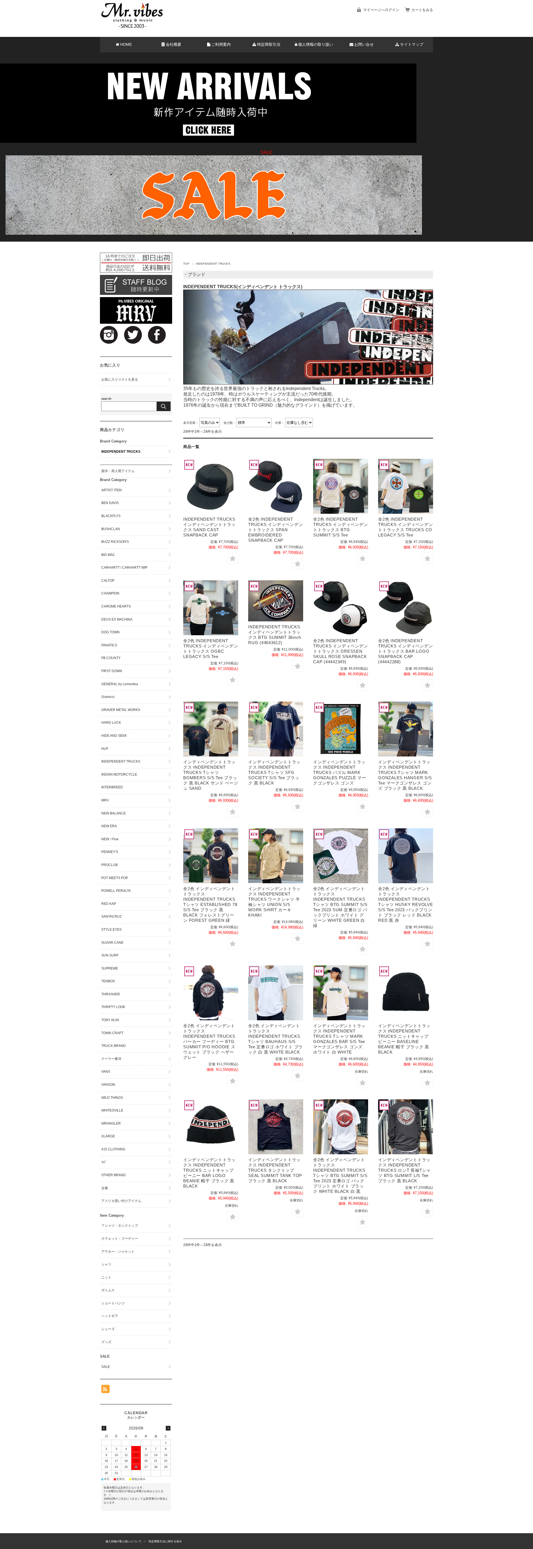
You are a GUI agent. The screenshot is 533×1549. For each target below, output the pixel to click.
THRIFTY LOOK (113, 1007)
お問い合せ (364, 44)
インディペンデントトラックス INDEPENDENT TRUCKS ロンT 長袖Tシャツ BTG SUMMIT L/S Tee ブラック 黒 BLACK (404, 1170)
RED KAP (108, 904)
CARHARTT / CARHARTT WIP (124, 568)
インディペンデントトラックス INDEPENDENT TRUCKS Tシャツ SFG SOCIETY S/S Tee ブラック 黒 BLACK (274, 772)
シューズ (108, 1329)
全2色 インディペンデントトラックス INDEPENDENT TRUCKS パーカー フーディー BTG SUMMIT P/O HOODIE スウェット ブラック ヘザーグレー (209, 1041)
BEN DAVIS (110, 503)
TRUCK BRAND (113, 1046)
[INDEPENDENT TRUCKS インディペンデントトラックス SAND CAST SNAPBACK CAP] (210, 486)
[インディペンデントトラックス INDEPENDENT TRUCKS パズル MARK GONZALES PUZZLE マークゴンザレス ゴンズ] (340, 729)
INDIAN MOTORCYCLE (119, 774)
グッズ (106, 1342)
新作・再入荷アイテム (118, 471)
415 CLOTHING (113, 1149)
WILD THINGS (112, 1098)
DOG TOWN (110, 632)
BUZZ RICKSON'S (115, 542)
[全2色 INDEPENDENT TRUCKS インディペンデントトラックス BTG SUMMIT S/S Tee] (340, 486)
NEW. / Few (110, 839)
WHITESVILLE (112, 1110)
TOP (186, 263)
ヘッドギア (109, 1316)
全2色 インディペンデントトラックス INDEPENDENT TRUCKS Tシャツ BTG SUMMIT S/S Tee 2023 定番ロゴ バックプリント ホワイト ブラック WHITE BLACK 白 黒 (340, 1175)
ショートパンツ (113, 1303)
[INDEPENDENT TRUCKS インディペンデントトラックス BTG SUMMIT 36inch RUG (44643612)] (275, 601)
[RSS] (105, 1390)
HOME (126, 44)
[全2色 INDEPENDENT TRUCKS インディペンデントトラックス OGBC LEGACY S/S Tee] (210, 607)
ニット (106, 1277)
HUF (104, 749)
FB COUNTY (110, 658)
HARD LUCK (111, 723)
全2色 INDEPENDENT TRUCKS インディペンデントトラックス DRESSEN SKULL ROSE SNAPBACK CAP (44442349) (340, 651)
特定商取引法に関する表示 (165, 1541)
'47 (103, 1162)
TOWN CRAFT (112, 1033)
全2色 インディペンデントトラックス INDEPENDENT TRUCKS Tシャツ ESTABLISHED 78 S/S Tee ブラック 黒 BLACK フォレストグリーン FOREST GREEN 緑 (210, 904)
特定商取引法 (268, 44)
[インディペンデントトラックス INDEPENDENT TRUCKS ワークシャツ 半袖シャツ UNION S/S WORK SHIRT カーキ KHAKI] (275, 855)
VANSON (108, 1085)
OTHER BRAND (113, 1175)
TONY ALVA (110, 1020)
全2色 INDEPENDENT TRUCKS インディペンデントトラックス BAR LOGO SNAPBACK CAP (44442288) (405, 651)
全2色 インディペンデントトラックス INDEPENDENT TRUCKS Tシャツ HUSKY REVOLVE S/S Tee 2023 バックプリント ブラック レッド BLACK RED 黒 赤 (405, 904)
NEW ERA (109, 826)
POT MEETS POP (114, 878)
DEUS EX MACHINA (116, 619)
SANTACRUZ (111, 916)
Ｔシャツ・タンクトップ (119, 1225)
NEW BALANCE (113, 813)
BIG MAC (108, 555)
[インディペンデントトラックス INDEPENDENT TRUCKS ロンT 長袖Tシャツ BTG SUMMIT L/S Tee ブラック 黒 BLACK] (405, 1126)
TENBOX (108, 981)
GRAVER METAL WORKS (120, 710)
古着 (104, 1188)
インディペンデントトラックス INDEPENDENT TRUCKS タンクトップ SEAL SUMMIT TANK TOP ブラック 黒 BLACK (275, 1170)
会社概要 (173, 44)
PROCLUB (109, 865)
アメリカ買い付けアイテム (121, 1201)
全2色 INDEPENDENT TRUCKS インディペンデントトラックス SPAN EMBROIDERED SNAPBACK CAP (275, 530)
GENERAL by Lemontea (119, 684)
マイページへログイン (381, 10)
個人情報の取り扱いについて (123, 1541)
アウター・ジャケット (118, 1252)
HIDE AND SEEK (114, 736)
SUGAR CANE (112, 943)
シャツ (106, 1264)
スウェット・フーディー (119, 1239)
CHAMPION (110, 593)
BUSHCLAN (110, 529)
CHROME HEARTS (116, 606)
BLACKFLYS (110, 516)
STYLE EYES (111, 930)
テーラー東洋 (111, 1059)
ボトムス (108, 1290)
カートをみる (422, 10)
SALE (105, 1367)
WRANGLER (111, 1123)
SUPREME (109, 968)
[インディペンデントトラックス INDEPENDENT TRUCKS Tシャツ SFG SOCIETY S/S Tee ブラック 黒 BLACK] (275, 729)
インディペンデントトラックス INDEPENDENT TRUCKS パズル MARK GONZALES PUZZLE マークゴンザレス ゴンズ (339, 772)
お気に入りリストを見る (119, 379)
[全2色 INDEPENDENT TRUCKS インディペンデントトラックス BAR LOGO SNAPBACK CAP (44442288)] (405, 607)
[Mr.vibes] (132, 27)
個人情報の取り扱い (315, 44)
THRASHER (110, 994)
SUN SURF (110, 955)
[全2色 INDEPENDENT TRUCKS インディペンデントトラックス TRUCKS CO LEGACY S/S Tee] (405, 486)
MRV (105, 800)
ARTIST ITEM (111, 490)
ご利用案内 (221, 44)
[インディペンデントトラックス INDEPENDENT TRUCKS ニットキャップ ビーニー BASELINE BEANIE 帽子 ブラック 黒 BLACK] (405, 992)
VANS (105, 1072)
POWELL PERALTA (116, 891)
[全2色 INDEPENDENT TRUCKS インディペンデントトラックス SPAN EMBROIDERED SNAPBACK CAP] (275, 486)
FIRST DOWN (111, 671)
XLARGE (108, 1136)
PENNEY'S (109, 852)
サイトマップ (411, 44)
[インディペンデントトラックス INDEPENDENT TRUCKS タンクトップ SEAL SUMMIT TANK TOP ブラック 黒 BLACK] (275, 1126)
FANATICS (109, 645)
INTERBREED (112, 787)
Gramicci (108, 697)
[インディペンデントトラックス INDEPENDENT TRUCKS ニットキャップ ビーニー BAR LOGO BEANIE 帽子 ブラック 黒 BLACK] (210, 1126)
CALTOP (107, 581)
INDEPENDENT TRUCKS (120, 452)
